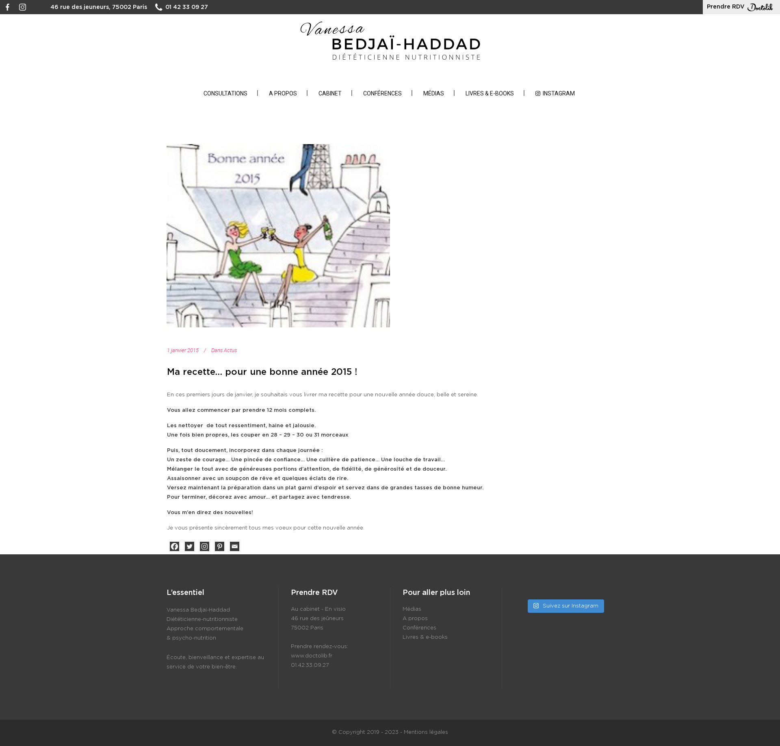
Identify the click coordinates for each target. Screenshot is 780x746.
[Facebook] (174, 546)
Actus (230, 350)
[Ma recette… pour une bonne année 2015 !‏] (278, 235)
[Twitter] (189, 546)
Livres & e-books (425, 637)
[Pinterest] (219, 546)
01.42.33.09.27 (310, 665)
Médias (412, 609)
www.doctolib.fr (311, 656)
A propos (415, 618)
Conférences (419, 628)
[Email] (234, 546)
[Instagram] (204, 546)
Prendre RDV (726, 7)
